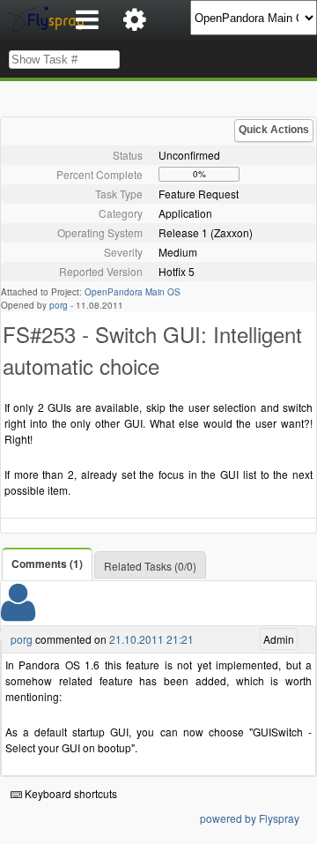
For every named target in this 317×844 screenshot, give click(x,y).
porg (58, 305)
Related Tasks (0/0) (150, 565)
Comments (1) (47, 563)
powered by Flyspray (249, 817)
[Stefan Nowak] (18, 613)
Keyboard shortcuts (69, 793)
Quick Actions (274, 129)
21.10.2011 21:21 (151, 638)
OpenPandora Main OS (133, 292)
